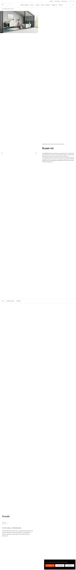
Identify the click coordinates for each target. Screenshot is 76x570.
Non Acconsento (60, 565)
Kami (54, 144)
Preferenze (70, 565)
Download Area (64, 1)
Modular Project (60, 144)
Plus (3, 300)
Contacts (18, 300)
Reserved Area (57, 1)
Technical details (10, 300)
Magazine (51, 1)
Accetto (50, 565)
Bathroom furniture (47, 144)
